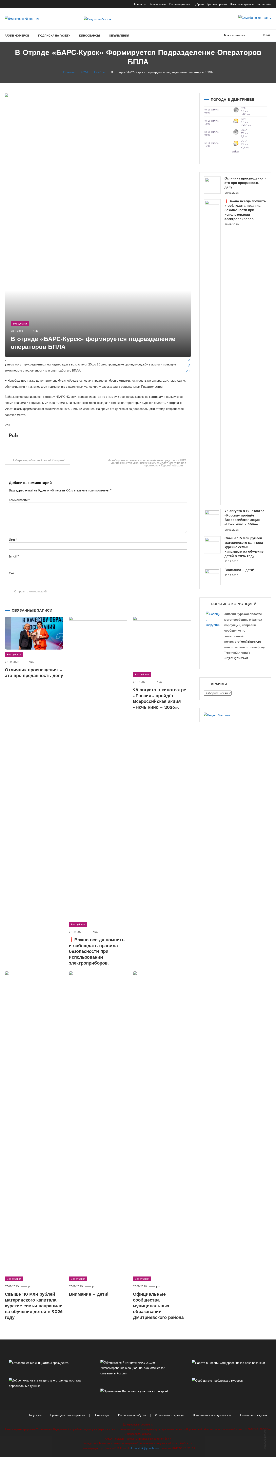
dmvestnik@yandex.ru (144, 1448)
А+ (188, 371)
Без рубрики (20, 323)
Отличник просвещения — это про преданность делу (245, 183)
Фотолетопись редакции (169, 1415)
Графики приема (217, 4)
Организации (101, 1415)
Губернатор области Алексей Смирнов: (39, 460)
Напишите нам (157, 4)
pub (35, 331)
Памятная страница (242, 4)
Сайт (12, 573)
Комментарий (19, 500)
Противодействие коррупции (67, 1415)
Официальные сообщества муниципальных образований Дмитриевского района (158, 1306)
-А (188, 360)
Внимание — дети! (88, 1294)
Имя (13, 539)
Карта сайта (264, 4)
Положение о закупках (253, 1415)
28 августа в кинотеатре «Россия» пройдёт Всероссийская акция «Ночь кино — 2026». (244, 518)
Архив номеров (17, 36)
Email (14, 556)
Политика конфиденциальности (212, 1415)
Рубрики (199, 4)
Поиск (266, 35)
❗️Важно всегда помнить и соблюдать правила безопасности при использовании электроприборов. (97, 952)
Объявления (119, 36)
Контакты (139, 4)
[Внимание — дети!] (212, 576)
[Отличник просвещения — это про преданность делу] (212, 185)
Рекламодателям (179, 4)
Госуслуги (35, 1415)
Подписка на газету (54, 36)
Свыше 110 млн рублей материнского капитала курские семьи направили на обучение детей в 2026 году (34, 1306)
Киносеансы (89, 36)
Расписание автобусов (132, 1415)
